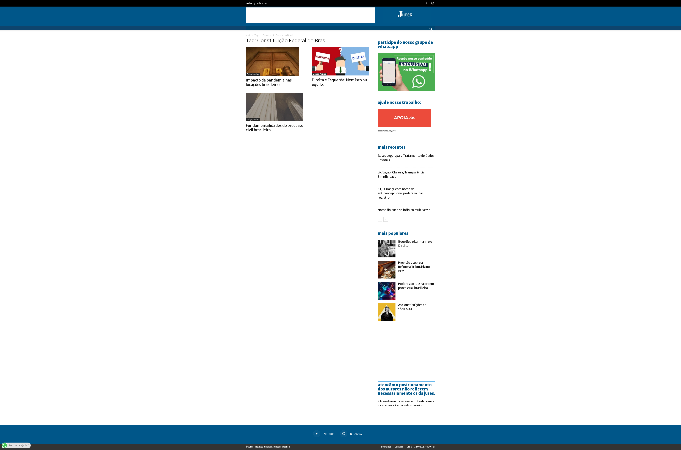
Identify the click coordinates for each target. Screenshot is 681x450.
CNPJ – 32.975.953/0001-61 (421, 446)
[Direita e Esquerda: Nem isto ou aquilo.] (340, 61)
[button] (431, 29)
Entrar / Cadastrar (256, 3)
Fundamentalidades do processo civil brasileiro (274, 127)
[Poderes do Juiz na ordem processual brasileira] (386, 291)
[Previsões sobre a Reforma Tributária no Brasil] (386, 270)
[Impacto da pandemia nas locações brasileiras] (274, 61)
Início (248, 35)
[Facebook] (426, 3)
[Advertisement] (310, 15)
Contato (399, 446)
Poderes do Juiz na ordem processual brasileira (416, 286)
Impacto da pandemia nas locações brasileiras (269, 82)
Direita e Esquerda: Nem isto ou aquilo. (339, 82)
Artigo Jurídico (253, 74)
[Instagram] (432, 3)
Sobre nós (386, 446)
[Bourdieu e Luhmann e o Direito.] (386, 248)
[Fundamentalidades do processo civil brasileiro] (274, 107)
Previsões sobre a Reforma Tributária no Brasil (414, 267)
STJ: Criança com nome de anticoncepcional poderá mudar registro (400, 193)
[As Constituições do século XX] (386, 312)
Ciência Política (319, 74)
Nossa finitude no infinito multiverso (404, 210)
